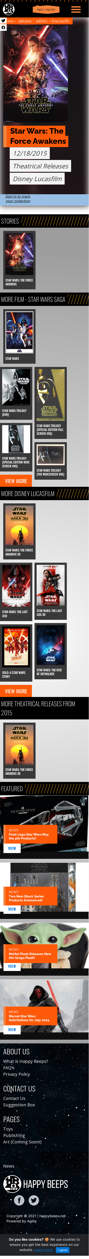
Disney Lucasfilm (60, 20)
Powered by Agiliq (21, 1221)
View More (16, 481)
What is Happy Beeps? (25, 1061)
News (8, 1166)
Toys (8, 1129)
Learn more (43, 1250)
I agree (62, 1250)
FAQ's (8, 1068)
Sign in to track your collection (17, 198)
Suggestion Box (19, 1105)
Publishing (14, 1135)
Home (10, 20)
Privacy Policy (16, 1074)
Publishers (42, 20)
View (12, 848)
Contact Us (14, 1098)
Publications (25, 20)
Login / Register (45, 9)
